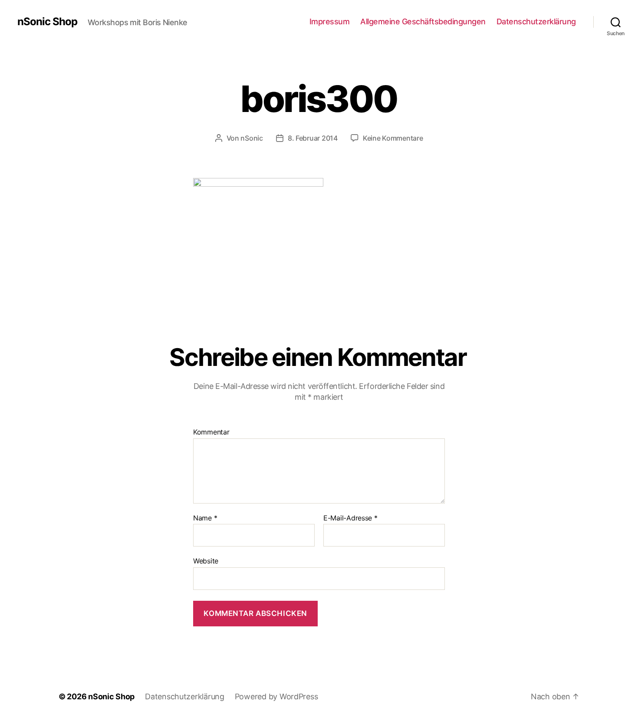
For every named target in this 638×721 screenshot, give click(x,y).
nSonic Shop (47, 21)
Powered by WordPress (276, 696)
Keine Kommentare (393, 138)
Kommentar (211, 432)
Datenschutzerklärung (536, 21)
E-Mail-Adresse (350, 518)
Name (205, 518)
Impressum (329, 21)
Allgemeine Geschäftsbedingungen (423, 21)
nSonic (251, 138)
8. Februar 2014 (313, 138)
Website (205, 560)
